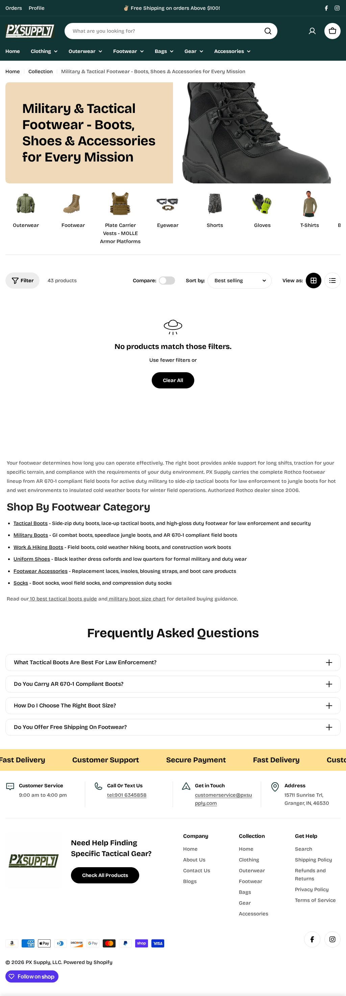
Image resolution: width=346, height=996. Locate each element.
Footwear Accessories (41, 571)
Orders (13, 8)
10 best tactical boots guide (63, 599)
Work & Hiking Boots (38, 547)
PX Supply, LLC (43, 962)
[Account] (312, 31)
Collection (40, 71)
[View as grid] (313, 280)
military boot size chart (136, 599)
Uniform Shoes (32, 559)
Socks (21, 583)
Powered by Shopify (88, 962)
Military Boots (31, 535)
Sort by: (195, 280)
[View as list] (332, 280)
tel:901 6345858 (127, 795)
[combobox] (171, 31)
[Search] (268, 31)
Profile (37, 8)
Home (12, 71)
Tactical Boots (31, 523)
